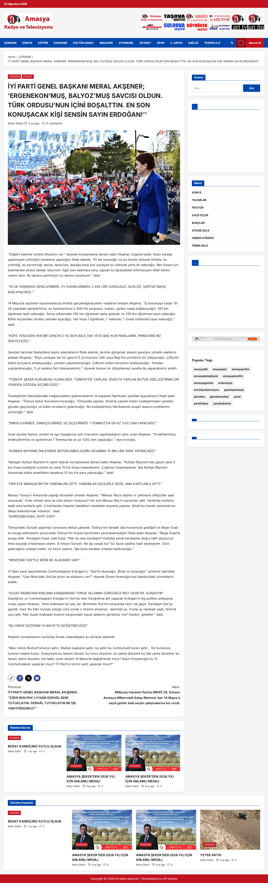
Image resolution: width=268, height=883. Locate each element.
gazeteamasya (234, 389)
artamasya (225, 383)
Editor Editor (16, 123)
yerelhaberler (222, 403)
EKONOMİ (60, 42)
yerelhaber (201, 403)
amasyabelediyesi (206, 376)
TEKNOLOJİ (212, 42)
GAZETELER (200, 215)
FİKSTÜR (197, 207)
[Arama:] (217, 88)
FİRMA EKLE (200, 245)
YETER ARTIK (211, 855)
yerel (237, 396)
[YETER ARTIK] (230, 830)
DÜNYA (27, 42)
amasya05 (201, 369)
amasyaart (220, 369)
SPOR (160, 42)
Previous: (43, 697)
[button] (11, 678)
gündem (199, 396)
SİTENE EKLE (201, 230)
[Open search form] (232, 42)
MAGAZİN (106, 42)
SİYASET (145, 42)
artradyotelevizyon (206, 389)
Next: (141, 695)
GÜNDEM (10, 42)
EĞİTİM (43, 42)
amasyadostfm (233, 376)
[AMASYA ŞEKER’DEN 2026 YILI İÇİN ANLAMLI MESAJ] (94, 753)
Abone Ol (255, 42)
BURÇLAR (198, 222)
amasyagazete (203, 383)
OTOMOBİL (126, 42)
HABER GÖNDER (203, 238)
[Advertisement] (226, 141)
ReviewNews (150, 878)
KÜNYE (197, 192)
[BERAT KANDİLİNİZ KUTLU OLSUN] (35, 738)
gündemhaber (219, 396)
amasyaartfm (241, 369)
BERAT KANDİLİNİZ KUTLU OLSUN (34, 746)
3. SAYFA (176, 42)
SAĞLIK (193, 42)
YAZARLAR (199, 200)
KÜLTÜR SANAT (83, 42)
